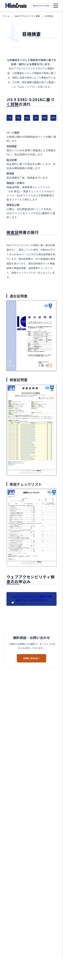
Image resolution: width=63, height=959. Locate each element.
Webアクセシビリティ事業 (27, 16)
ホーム (6, 16)
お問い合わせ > (31, 658)
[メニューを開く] (55, 6)
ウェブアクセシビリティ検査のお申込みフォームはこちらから (31, 598)
